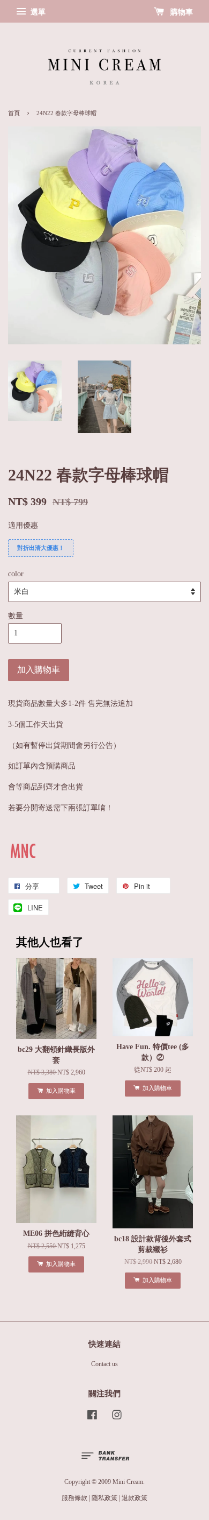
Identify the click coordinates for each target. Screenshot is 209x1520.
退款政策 (134, 1498)
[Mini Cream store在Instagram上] (117, 1417)
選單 (37, 12)
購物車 (180, 12)
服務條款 (74, 1498)
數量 (15, 616)
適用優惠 (23, 525)
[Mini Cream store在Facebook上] (92, 1417)
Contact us (104, 1364)
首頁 (14, 113)
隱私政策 (104, 1498)
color (16, 574)
